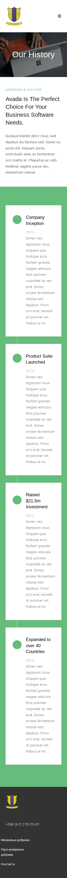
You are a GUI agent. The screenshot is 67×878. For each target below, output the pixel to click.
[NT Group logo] (14, 8)
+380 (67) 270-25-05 (22, 824)
